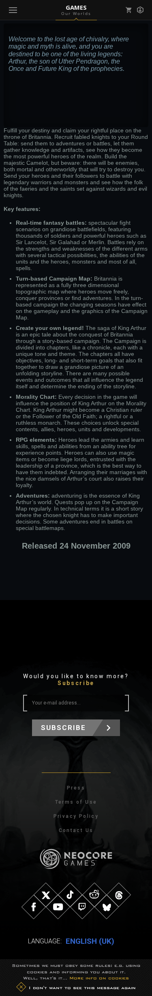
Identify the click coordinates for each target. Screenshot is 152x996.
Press (76, 788)
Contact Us (76, 830)
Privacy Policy (76, 816)
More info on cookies (99, 977)
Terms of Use (76, 802)
